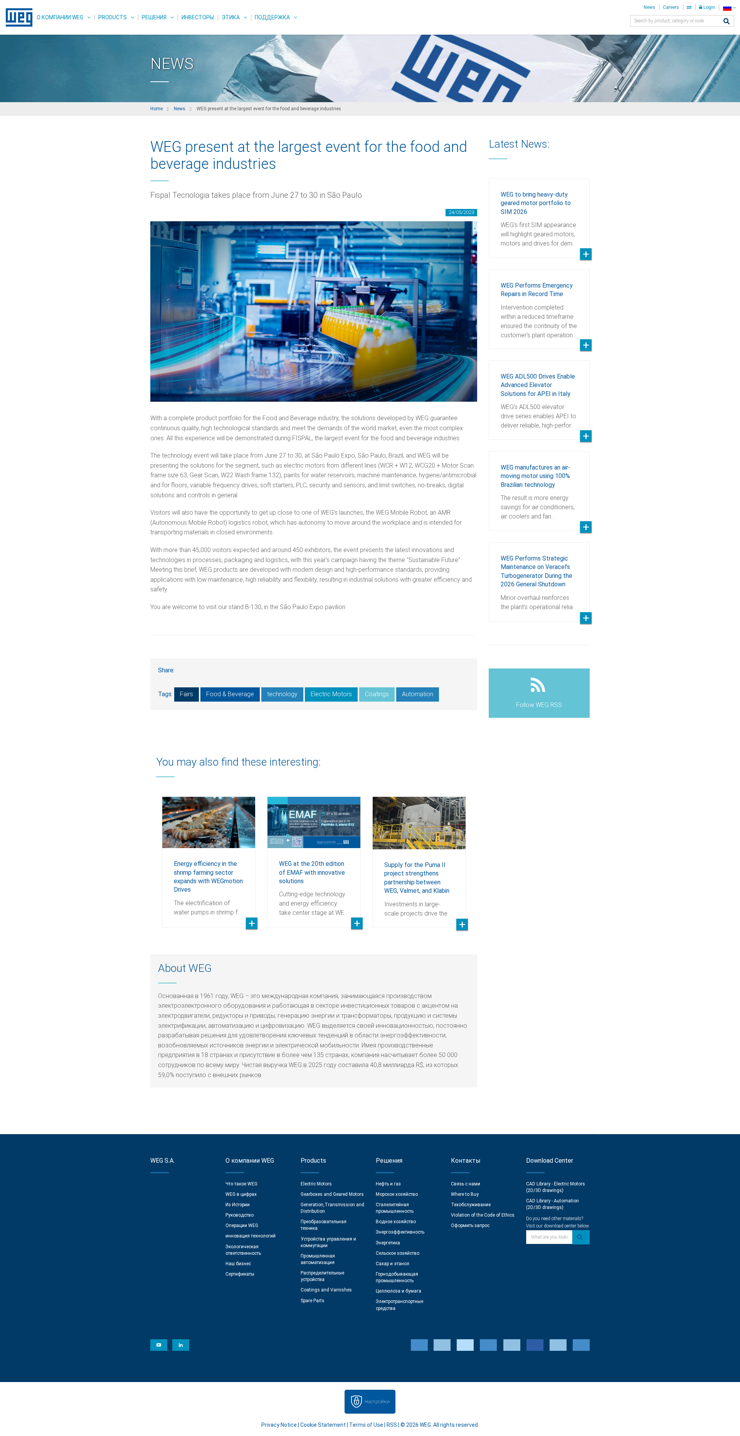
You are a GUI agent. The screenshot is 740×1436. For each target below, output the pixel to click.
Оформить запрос (470, 1225)
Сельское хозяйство (397, 1253)
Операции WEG (241, 1225)
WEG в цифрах (241, 1194)
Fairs (186, 694)
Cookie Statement (323, 1425)
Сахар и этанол (392, 1263)
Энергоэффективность (400, 1232)
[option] (208, 856)
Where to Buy (465, 1194)
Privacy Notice (279, 1425)
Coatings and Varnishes (326, 1290)
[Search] (726, 22)
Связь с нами (465, 1184)
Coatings (377, 694)
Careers (671, 7)
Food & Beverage (230, 694)
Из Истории (237, 1204)
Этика (231, 17)
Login (708, 7)
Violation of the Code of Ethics (483, 1215)
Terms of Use (366, 1425)
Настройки (377, 1401)
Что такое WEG (241, 1184)
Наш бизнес (238, 1263)
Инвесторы (198, 17)
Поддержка (272, 17)
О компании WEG (60, 17)
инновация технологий (250, 1236)
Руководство (239, 1215)
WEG (16, 17)
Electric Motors (331, 694)
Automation (417, 694)
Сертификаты (239, 1274)
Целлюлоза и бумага (398, 1291)
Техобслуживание (471, 1204)
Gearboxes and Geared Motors (332, 1194)
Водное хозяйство (396, 1221)
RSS (392, 1425)
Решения (154, 17)
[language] (729, 7)
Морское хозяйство (397, 1194)
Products (112, 17)
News (649, 7)
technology (282, 694)
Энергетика (388, 1243)
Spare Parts (313, 1300)
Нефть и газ (388, 1184)
